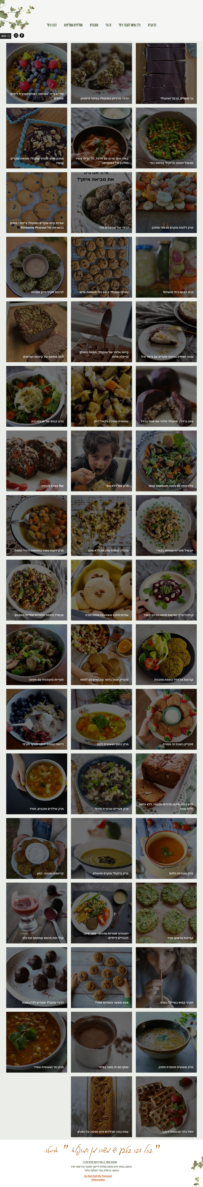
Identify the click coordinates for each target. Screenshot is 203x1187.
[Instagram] (16, 35)
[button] (129, 25)
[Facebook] (22, 35)
